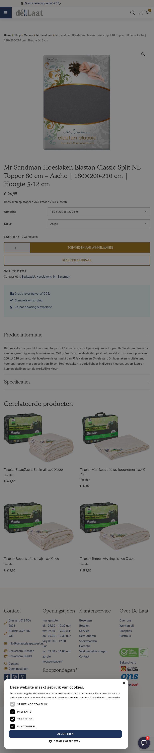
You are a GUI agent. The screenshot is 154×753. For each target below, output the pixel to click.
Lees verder (113, 697)
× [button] (123, 683)
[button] (66, 741)
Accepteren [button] (65, 734)
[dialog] (77, 376)
